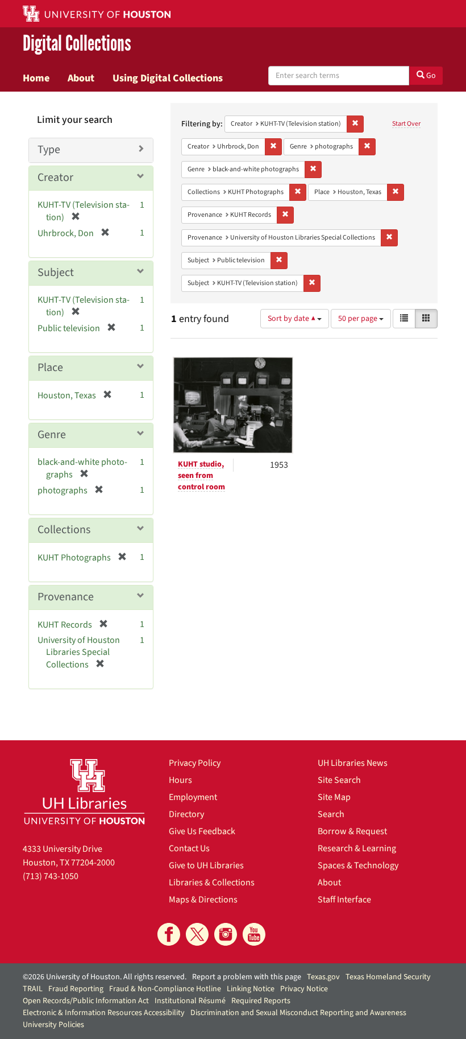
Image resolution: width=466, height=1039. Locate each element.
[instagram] (225, 934)
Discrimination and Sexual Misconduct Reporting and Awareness (298, 1013)
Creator (55, 177)
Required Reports (260, 1001)
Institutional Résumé (190, 1001)
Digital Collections (77, 43)
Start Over (406, 124)
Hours (180, 780)
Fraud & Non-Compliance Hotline (165, 989)
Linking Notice (250, 989)
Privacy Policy (194, 763)
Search (331, 814)
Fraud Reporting (75, 989)
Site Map (334, 797)
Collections (64, 530)
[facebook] (168, 934)
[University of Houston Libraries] (84, 791)
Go (430, 75)
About (81, 78)
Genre (52, 435)
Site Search (339, 780)
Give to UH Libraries (206, 865)
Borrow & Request (352, 831)
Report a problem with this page (246, 977)
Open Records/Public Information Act (86, 1001)
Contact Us (189, 848)
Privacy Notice (304, 989)
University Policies (53, 1024)
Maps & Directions (203, 899)
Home (36, 78)
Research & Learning (357, 848)
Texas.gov (323, 977)
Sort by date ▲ (292, 318)
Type (49, 150)
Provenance (66, 597)
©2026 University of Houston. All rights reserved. (104, 977)
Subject (56, 273)
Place (50, 368)
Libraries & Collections (212, 882)
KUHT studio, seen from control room (201, 476)
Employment (193, 797)
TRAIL (33, 989)
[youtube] (254, 934)
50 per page (358, 318)
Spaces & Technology (358, 865)
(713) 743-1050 (50, 876)
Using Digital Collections (168, 78)
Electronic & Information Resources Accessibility (104, 1013)
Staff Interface (344, 899)
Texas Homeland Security (388, 977)
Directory (186, 814)
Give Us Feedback (202, 831)
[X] (197, 934)
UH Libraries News (353, 763)
